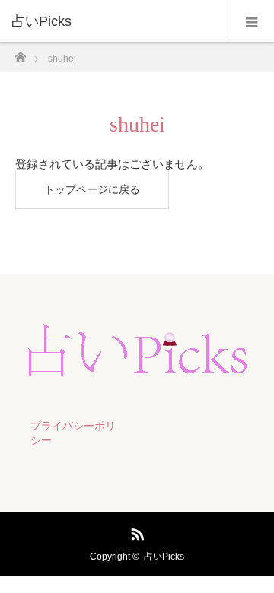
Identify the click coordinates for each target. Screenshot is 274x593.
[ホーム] (20, 53)
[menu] (252, 21)
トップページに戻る (92, 189)
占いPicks (164, 556)
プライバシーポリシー (73, 433)
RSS (135, 531)
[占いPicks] (114, 21)
